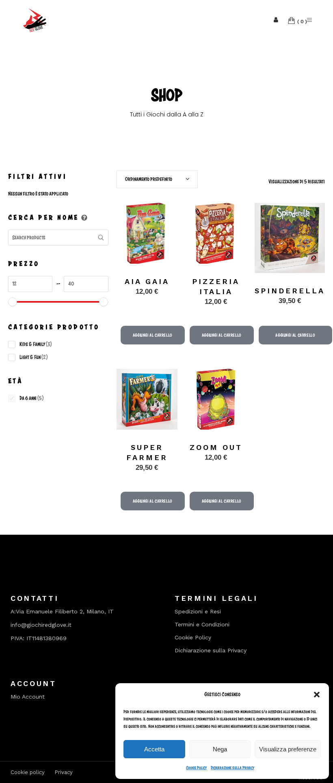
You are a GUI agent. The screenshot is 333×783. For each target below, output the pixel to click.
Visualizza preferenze (287, 749)
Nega (220, 749)
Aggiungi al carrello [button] (153, 335)
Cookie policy (28, 772)
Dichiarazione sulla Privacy (232, 767)
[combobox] (157, 179)
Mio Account (28, 697)
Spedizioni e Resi (198, 612)
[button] (317, 695)
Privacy (63, 772)
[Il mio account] (276, 20)
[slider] (12, 302)
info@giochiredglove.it (41, 625)
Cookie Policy (196, 767)
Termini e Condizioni (202, 625)
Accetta (154, 749)
